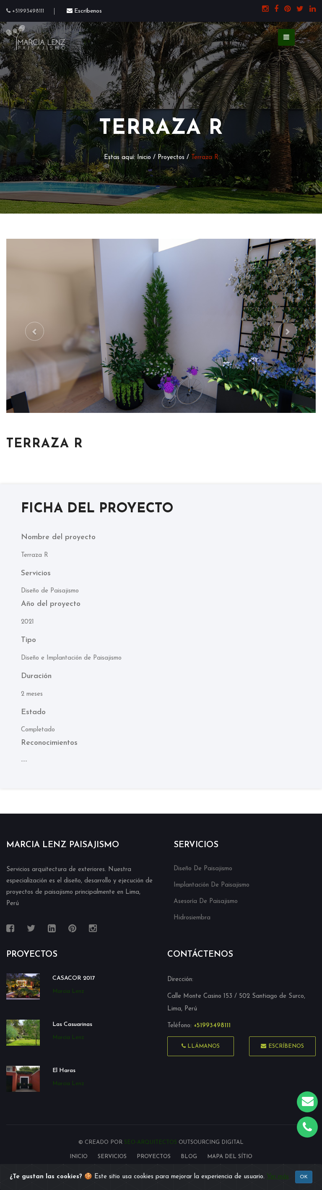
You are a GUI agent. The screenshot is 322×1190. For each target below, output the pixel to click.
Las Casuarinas (72, 1024)
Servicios (112, 1156)
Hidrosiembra (192, 918)
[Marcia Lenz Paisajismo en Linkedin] (310, 10)
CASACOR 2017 (73, 978)
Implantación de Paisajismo (211, 885)
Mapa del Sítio (229, 1156)
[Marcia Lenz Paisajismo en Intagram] (263, 10)
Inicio (144, 157)
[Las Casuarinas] (23, 1033)
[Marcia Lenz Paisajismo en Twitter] (298, 10)
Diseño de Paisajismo (203, 869)
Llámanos (203, 1046)
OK (304, 1177)
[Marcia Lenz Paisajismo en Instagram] (72, 929)
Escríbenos (286, 1046)
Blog (189, 1156)
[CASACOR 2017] (23, 986)
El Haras (63, 1070)
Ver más (278, 1177)
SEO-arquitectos (151, 1142)
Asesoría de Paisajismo (206, 901)
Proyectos (172, 157)
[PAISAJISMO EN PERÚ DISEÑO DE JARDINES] (35, 37)
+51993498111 (27, 11)
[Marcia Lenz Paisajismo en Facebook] (274, 10)
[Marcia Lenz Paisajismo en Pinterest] (285, 10)
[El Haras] (23, 1079)
